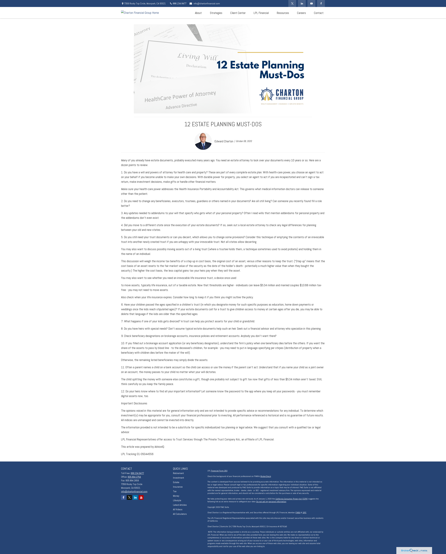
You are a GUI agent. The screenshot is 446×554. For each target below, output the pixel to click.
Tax (174, 491)
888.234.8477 (137, 473)
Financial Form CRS (219, 471)
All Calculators (180, 513)
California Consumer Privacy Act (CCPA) (291, 499)
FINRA (297, 512)
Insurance (178, 486)
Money (176, 495)
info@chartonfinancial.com (207, 3)
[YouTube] (311, 3)
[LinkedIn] (302, 3)
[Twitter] (292, 3)
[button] (198, 13)
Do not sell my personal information (271, 501)
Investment (178, 477)
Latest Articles (180, 504)
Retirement (178, 473)
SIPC (304, 512)
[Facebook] (321, 3)
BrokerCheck (265, 476)
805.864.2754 (134, 476)
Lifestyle (177, 500)
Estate (176, 482)
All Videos (177, 509)
